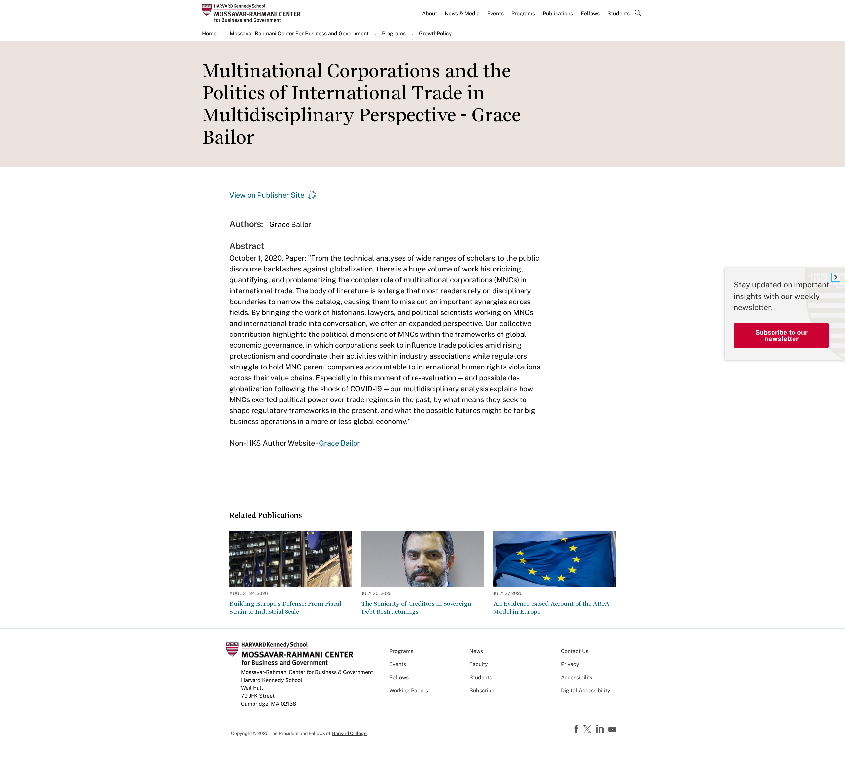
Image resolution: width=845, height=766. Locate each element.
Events (495, 13)
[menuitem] (430, 16)
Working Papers (408, 690)
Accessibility (577, 677)
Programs (523, 13)
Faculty (478, 664)
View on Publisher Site (266, 195)
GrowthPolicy (435, 33)
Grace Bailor (339, 443)
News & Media (462, 13)
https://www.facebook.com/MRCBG (577, 729)
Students (618, 13)
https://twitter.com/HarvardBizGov (588, 729)
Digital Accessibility (585, 690)
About (429, 13)
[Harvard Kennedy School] (253, 13)
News (476, 651)
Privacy (570, 664)
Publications (558, 13)
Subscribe (481, 690)
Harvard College (349, 733)
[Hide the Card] (836, 277)
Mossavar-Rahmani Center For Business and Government (299, 33)
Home (209, 33)
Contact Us (574, 651)
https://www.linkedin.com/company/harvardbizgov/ (601, 729)
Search (638, 13)
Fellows (590, 13)
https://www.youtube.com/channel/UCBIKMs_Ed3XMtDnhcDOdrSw (613, 729)
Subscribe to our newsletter (781, 335)
